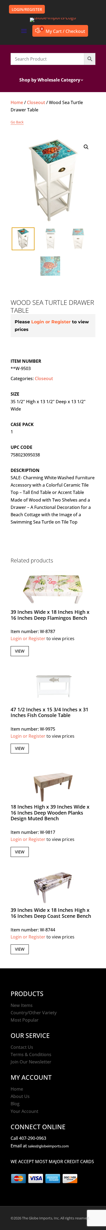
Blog (15, 1104)
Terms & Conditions (31, 1054)
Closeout (36, 102)
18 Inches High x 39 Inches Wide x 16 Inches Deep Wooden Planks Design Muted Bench (50, 812)
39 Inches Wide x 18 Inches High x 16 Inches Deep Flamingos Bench (50, 615)
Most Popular (25, 1020)
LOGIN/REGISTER (27, 9)
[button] (86, 147)
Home (17, 102)
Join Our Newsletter (31, 1062)
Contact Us (22, 1047)
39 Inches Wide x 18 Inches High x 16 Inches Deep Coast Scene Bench (51, 913)
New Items (22, 1005)
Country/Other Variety (34, 1013)
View (19, 651)
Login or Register (51, 321)
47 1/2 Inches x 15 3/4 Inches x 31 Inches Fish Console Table (49, 712)
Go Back (17, 122)
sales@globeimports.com (48, 1146)
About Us (20, 1096)
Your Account (24, 1111)
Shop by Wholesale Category (49, 80)
